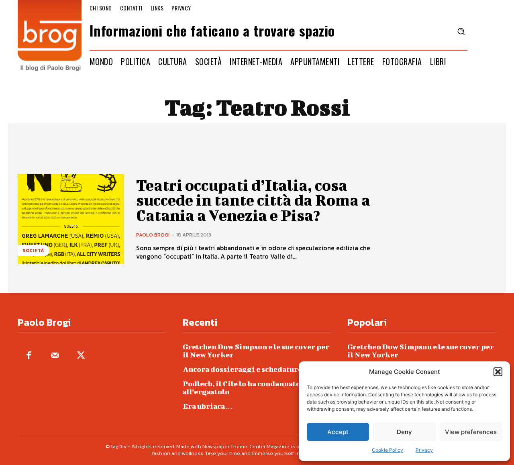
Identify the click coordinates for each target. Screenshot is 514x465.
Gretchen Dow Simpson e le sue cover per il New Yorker (256, 351)
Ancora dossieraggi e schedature (242, 369)
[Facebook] (29, 356)
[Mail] (55, 356)
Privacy (424, 450)
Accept (338, 432)
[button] (498, 372)
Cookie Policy (387, 450)
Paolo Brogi (152, 235)
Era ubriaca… (208, 406)
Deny (404, 432)
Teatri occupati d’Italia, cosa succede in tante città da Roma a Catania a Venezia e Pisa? (253, 200)
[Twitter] (81, 356)
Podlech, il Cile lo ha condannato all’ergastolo (241, 387)
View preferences (471, 432)
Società (33, 250)
